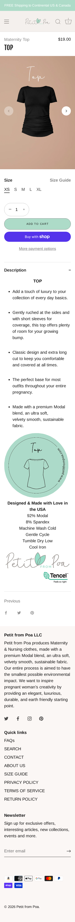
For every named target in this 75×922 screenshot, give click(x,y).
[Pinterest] (41, 718)
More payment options (37, 249)
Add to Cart (37, 223)
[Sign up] (69, 851)
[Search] (57, 22)
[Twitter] (6, 718)
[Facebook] (18, 718)
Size (37, 180)
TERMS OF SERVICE (24, 790)
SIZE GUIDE (16, 774)
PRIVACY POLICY (21, 782)
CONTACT (14, 757)
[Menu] (6, 21)
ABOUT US (14, 765)
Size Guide (60, 180)
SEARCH (12, 748)
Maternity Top (16, 39)
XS (7, 189)
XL (38, 189)
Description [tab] (15, 270)
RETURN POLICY (21, 799)
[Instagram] (30, 718)
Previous (12, 601)
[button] (8, 111)
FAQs (9, 740)
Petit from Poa (27, 907)
